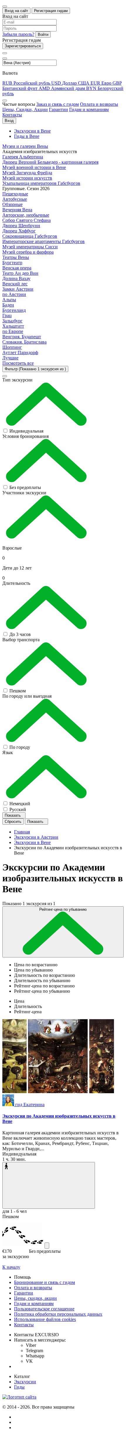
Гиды (19, 1386)
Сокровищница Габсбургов (29, 236)
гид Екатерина (30, 1104)
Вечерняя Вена (17, 209)
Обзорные (12, 204)
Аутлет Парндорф (20, 352)
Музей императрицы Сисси (30, 246)
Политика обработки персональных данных (58, 1314)
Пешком (17, 690)
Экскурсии (25, 1381)
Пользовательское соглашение (44, 1308)
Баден (8, 304)
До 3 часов (20, 634)
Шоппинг (12, 347)
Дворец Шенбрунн (21, 225)
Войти (43, 34)
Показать (13, 815)
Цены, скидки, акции (35, 1298)
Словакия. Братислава (24, 341)
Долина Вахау (16, 278)
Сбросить (13, 821)
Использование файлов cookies (45, 1319)
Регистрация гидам (51, 11)
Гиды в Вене (26, 136)
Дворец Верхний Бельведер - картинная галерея (50, 162)
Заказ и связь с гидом (57, 104)
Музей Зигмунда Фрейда (27, 172)
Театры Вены (15, 257)
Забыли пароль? (18, 34)
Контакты (12, 114)
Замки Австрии (17, 289)
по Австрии (14, 294)
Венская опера (16, 267)
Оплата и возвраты (99, 104)
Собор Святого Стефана (26, 220)
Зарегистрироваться (23, 46)
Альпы (9, 299)
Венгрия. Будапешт (21, 336)
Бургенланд (14, 310)
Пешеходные (15, 193)
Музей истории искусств (27, 177)
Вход (9, 120)
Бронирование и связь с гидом (44, 1282)
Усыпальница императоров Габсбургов (41, 183)
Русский (17, 809)
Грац (7, 315)
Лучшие (10, 357)
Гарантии (58, 109)
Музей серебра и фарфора (28, 252)
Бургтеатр (12, 262)
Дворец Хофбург (19, 230)
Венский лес (15, 283)
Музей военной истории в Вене (34, 167)
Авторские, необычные (25, 214)
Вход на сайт (16, 11)
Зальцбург (12, 320)
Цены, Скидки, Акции (25, 109)
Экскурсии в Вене (32, 130)
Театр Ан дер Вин (20, 273)
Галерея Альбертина (22, 156)
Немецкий (19, 803)
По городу (19, 747)
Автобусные (14, 199)
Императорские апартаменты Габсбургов (43, 241)
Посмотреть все (18, 363)
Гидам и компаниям (89, 109)
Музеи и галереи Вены (25, 146)
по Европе (12, 331)
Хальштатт (13, 326)
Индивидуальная (26, 430)
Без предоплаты (25, 487)
